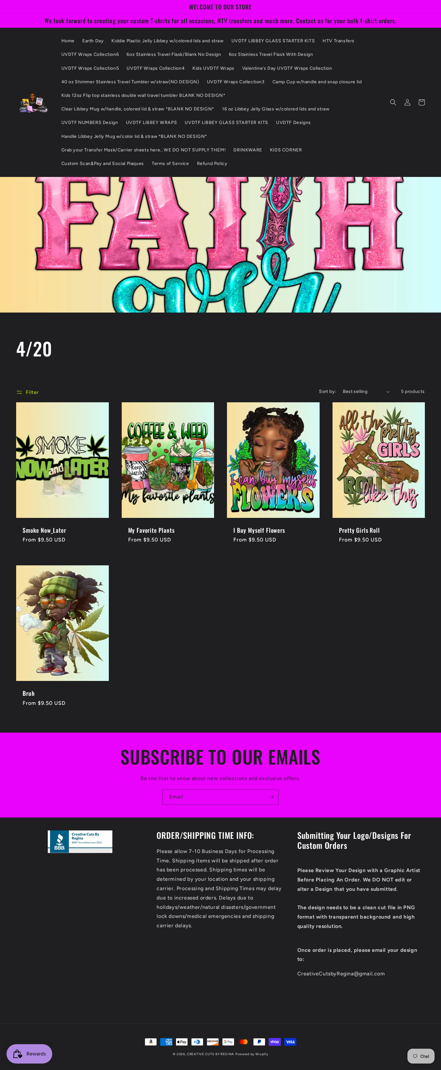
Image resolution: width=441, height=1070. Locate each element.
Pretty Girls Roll (359, 530)
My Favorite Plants (151, 530)
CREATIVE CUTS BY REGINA (210, 1054)
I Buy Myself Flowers (259, 530)
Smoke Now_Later (44, 530)
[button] (393, 102)
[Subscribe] (271, 797)
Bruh (29, 693)
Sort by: (327, 391)
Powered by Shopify (251, 1054)
